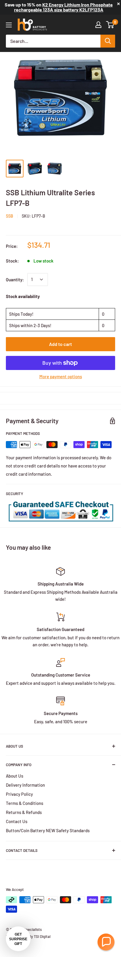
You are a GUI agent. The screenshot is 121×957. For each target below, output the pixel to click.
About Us (14, 775)
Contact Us (16, 821)
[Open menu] (9, 25)
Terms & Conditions (24, 803)
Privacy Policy (19, 794)
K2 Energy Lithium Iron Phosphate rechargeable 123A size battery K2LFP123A (63, 7)
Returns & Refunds (24, 812)
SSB (9, 215)
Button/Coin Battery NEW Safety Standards (48, 830)
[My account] (98, 24)
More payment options (60, 376)
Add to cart (60, 344)
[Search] (107, 41)
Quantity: (15, 279)
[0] (110, 24)
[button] (106, 942)
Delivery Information (25, 785)
